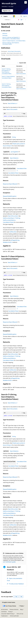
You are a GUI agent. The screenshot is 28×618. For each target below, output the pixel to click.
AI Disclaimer (4, 609)
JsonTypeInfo (14, 152)
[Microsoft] (14, 16)
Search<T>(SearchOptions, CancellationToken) (13, 40)
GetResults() (12, 232)
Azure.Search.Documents (14, 51)
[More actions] (25, 19)
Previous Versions (14, 609)
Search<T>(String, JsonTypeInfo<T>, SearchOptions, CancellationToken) (11, 38)
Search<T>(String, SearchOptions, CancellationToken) (10, 43)
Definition (4, 33)
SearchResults (13, 184)
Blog (21, 609)
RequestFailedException (9, 196)
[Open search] (21, 16)
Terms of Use (20, 613)
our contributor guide (9, 562)
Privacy (10, 611)
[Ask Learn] (18, 19)
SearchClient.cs (12, 103)
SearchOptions (14, 158)
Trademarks (4, 616)
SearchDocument (13, 216)
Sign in (25, 16)
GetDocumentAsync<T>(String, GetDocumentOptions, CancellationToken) (11, 220)
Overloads (4, 35)
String (14, 137)
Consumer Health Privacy (7, 613)
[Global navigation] (1, 16)
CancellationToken (13, 173)
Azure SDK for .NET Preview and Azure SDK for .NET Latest (14, 250)
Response (6, 184)
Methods (7, 19)
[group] (15, 116)
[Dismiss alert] (25, 2)
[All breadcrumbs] (2, 19)
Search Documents (21, 73)
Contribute (4, 611)
